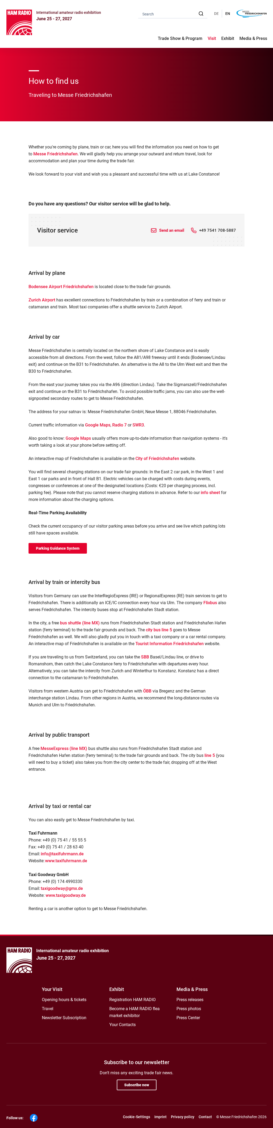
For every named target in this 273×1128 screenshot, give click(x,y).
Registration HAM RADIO (132, 999)
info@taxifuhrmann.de (62, 853)
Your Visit (52, 989)
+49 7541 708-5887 (217, 230)
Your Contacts (122, 1024)
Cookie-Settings (136, 1117)
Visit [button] (212, 38)
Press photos (188, 1008)
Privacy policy (182, 1117)
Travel (47, 1008)
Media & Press (253, 38)
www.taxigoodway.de (66, 895)
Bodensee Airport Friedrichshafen (61, 286)
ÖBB (147, 691)
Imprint (160, 1117)
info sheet (210, 492)
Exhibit (116, 989)
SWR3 (138, 425)
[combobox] (172, 13)
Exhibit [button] (227, 38)
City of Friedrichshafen (157, 458)
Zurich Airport (42, 299)
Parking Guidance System (57, 548)
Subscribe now (136, 1085)
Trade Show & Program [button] (180, 38)
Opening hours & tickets (64, 999)
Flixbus (210, 602)
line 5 (209, 755)
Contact (205, 1117)
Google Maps (97, 425)
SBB (145, 657)
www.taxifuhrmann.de (66, 860)
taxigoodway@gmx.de (62, 888)
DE (216, 13)
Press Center (188, 1017)
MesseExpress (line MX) (64, 748)
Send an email (171, 230)
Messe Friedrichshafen (55, 153)
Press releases (189, 999)
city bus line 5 (159, 629)
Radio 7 (119, 425)
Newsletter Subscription (64, 1017)
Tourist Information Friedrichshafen (169, 643)
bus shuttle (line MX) (80, 622)
